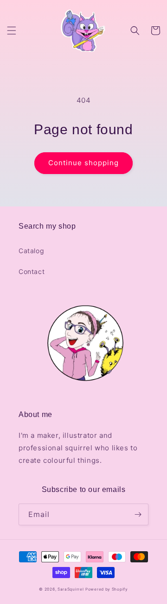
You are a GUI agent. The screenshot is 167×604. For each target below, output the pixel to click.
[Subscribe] (138, 514)
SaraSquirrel (71, 589)
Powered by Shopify (106, 589)
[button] (11, 30)
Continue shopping (83, 162)
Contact (32, 271)
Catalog (31, 251)
